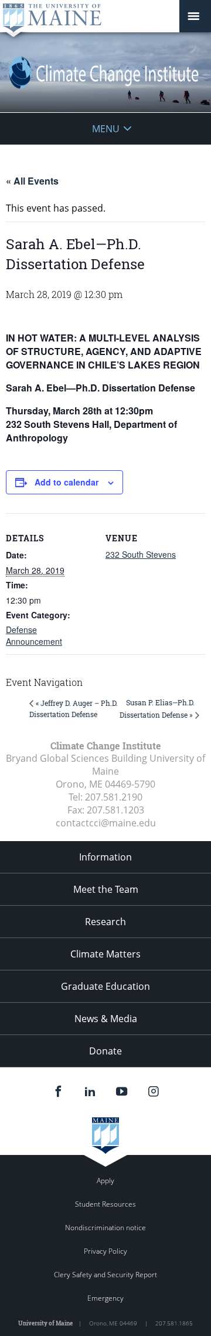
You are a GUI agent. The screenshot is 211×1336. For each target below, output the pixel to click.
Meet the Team (105, 889)
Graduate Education (105, 986)
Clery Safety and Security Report (105, 1275)
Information (105, 857)
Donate (105, 1050)
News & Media (105, 1018)
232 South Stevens (141, 554)
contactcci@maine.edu (106, 822)
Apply (105, 1181)
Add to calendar (66, 482)
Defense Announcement (34, 635)
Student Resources (105, 1204)
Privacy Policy (105, 1251)
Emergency (105, 1298)
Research (105, 921)
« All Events (32, 180)
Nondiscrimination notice (105, 1228)
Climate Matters (105, 953)
